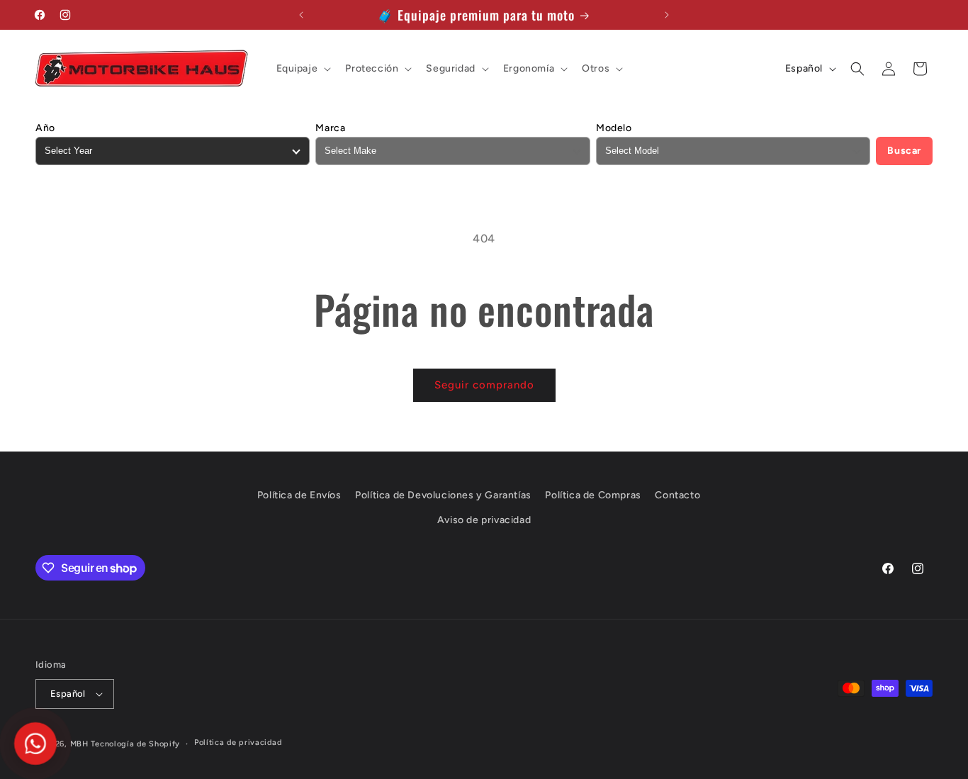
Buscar (904, 151)
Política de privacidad (237, 742)
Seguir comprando (484, 385)
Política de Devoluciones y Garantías (443, 495)
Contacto (677, 495)
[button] (302, 69)
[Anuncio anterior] (301, 14)
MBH (79, 744)
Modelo (614, 128)
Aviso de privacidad (484, 520)
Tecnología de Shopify (135, 744)
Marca (330, 128)
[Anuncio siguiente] (666, 14)
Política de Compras (593, 495)
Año (45, 128)
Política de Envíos (299, 495)
